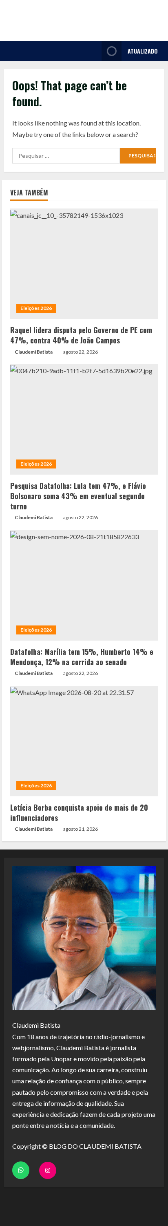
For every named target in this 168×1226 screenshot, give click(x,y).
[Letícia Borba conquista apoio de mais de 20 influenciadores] (84, 741)
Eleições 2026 (36, 308)
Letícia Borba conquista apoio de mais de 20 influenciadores (79, 812)
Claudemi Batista (34, 352)
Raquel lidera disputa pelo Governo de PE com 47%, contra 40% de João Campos (81, 335)
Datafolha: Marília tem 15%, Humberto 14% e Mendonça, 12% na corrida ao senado (81, 656)
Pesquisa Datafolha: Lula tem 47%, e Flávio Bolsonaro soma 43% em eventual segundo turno (78, 495)
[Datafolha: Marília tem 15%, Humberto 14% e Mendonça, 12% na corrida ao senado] (84, 585)
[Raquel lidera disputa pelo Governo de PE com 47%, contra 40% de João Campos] (84, 263)
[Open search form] (93, 51)
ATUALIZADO (143, 51)
